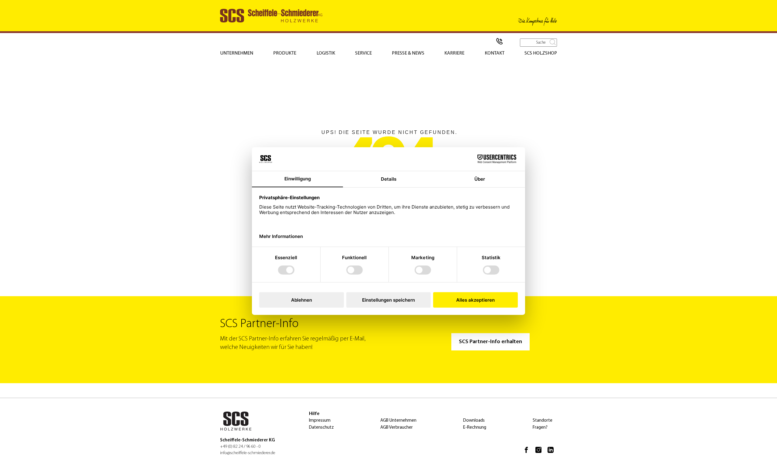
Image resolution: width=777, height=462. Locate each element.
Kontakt (494, 53)
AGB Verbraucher (396, 427)
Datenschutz (321, 427)
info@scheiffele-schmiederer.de (247, 453)
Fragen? (540, 427)
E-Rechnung (474, 427)
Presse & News (408, 53)
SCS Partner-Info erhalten (490, 342)
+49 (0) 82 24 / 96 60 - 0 (240, 446)
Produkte (284, 53)
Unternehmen (236, 53)
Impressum (320, 420)
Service (363, 53)
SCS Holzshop (540, 53)
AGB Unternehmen (398, 420)
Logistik (326, 53)
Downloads (474, 420)
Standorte (542, 420)
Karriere (454, 53)
